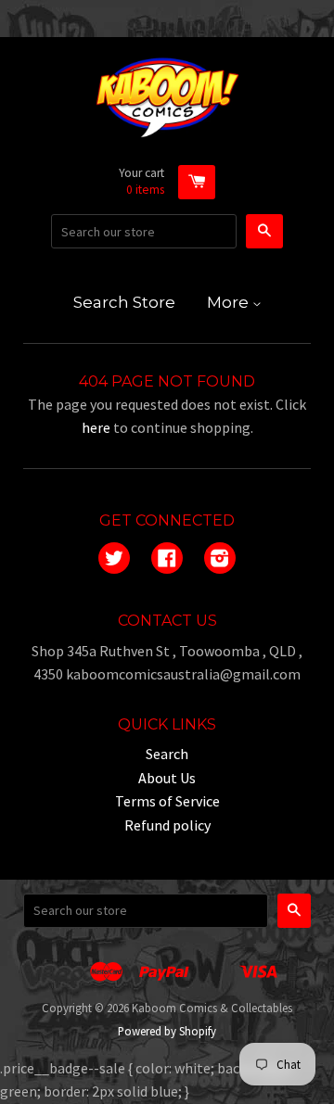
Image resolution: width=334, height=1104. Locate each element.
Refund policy (167, 825)
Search (167, 753)
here (96, 427)
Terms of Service (167, 801)
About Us (167, 777)
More (229, 302)
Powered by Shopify (167, 1030)
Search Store (124, 302)
